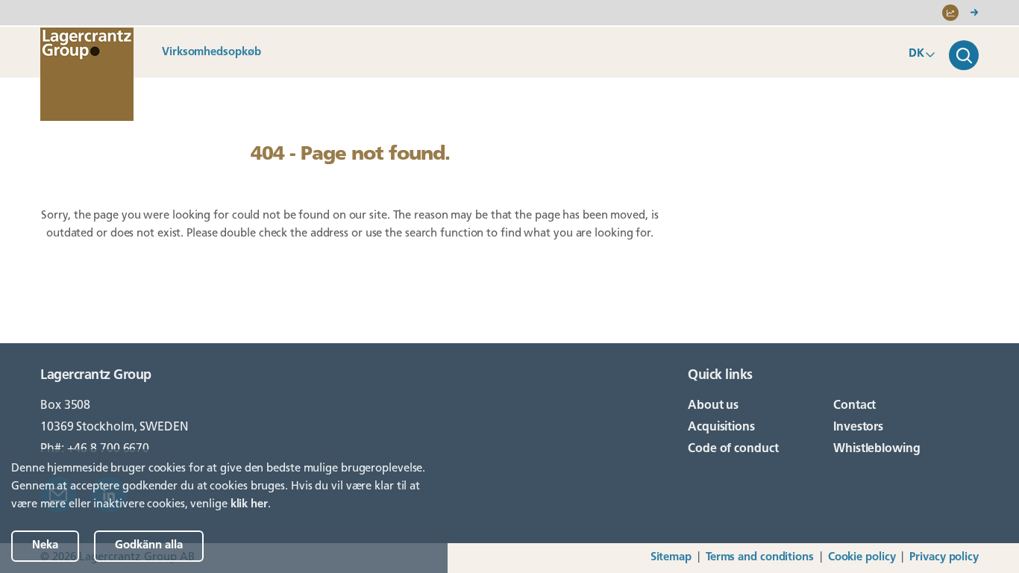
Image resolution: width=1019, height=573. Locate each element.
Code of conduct (733, 449)
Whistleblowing (877, 449)
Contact (854, 406)
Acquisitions (721, 427)
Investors (858, 427)
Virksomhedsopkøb (211, 52)
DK (916, 54)
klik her (249, 504)
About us (713, 406)
